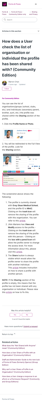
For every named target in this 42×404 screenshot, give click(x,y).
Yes (15, 315)
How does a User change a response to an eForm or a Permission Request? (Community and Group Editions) (21, 379)
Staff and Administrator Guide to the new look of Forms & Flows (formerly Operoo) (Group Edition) (21, 362)
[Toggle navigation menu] (36, 4)
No (27, 315)
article (22, 221)
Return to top (7, 334)
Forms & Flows (8, 399)
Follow (7, 89)
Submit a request (30, 326)
